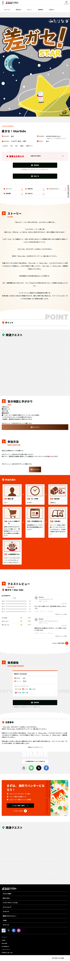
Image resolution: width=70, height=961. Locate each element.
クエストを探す (7, 894)
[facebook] (46, 767)
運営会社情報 (4, 943)
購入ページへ (35, 427)
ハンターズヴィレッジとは (10, 902)
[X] (38, 767)
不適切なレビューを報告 (61, 614)
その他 (4, 920)
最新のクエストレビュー (9, 916)
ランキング (6, 911)
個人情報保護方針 (5, 946)
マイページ (6, 925)
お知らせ (51, 9)
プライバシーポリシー (6, 949)
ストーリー (7, 9)
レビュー (29, 9)
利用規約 (3, 940)
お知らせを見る (36, 156)
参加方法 (18, 9)
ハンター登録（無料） (19, 805)
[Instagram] (19, 930)
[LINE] (31, 767)
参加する (36, 176)
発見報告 (40, 9)
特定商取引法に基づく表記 (7, 952)
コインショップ (7, 907)
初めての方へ (6, 898)
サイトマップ (4, 937)
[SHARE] (23, 767)
